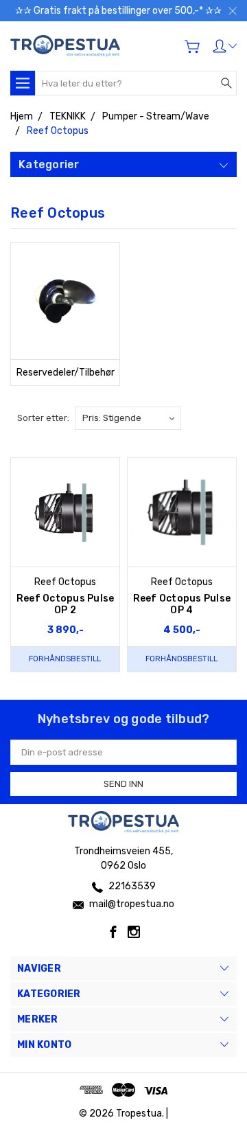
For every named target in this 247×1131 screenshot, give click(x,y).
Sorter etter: (43, 418)
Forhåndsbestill (65, 658)
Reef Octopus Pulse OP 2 (65, 604)
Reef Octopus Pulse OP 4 (182, 604)
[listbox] (128, 418)
